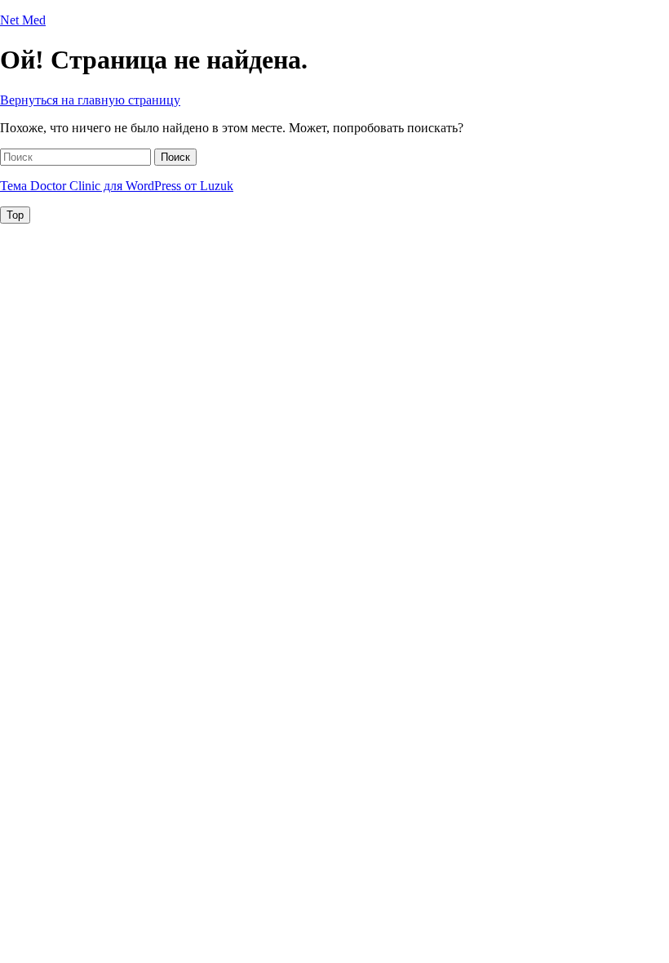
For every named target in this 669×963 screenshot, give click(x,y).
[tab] (15, 215)
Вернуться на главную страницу (90, 100)
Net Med (23, 20)
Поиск (175, 157)
